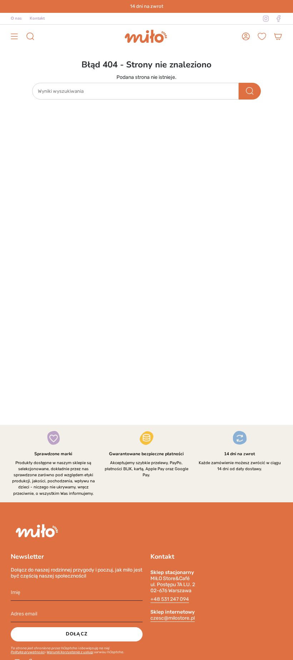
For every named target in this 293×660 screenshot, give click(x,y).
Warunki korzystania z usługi (70, 652)
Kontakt (37, 18)
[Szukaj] (250, 91)
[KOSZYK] (278, 36)
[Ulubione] (262, 36)
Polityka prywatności (28, 652)
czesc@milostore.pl (172, 618)
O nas (16, 18)
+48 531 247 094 (169, 599)
